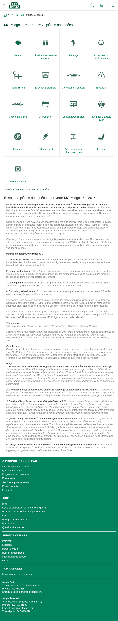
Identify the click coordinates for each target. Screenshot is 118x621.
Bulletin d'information (13, 553)
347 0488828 (24, 611)
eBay (5, 560)
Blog (4, 504)
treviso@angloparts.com (21, 608)
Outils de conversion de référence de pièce (24, 507)
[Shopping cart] (101, 5)
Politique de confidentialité (15, 519)
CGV (4, 515)
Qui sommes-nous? (12, 470)
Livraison (7, 545)
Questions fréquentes (13, 527)
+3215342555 (17, 588)
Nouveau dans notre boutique (17, 574)
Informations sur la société (15, 466)
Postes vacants (10, 486)
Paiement (7, 541)
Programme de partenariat (15, 474)
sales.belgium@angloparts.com (25, 592)
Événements (8, 478)
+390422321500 (18, 605)
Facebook (7, 490)
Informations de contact (14, 556)
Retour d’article (10, 549)
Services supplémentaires (15, 482)
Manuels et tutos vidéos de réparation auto (23, 511)
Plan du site (8, 523)
